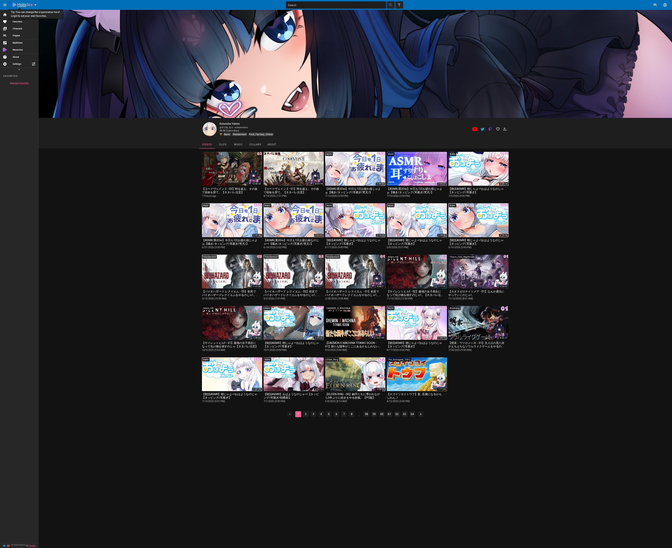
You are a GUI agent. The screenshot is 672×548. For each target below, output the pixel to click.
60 (381, 414)
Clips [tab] (222, 144)
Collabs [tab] (255, 144)
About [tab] (271, 144)
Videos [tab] (207, 144)
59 (374, 414)
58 (366, 414)
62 (397, 414)
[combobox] (336, 5)
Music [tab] (238, 144)
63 (404, 414)
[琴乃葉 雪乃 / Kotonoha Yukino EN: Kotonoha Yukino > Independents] (210, 129)
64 (412, 414)
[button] (33, 64)
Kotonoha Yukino (229, 123)
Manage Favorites (19, 83)
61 (389, 414)
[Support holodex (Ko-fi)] (8, 545)
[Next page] (421, 414)
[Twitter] (4, 545)
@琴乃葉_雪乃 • (227, 127)
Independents (241, 127)
